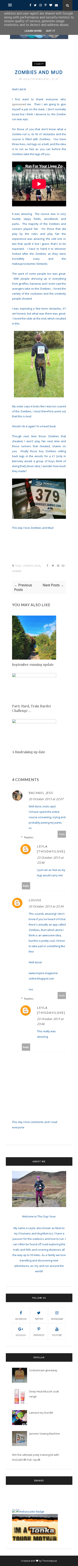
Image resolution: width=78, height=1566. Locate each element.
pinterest (38, 1335)
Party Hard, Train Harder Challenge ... (31, 708)
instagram (57, 1318)
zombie (16, 571)
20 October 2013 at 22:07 (46, 799)
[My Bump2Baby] (13, 1502)
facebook (20, 1318)
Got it (50, 30)
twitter (39, 1318)
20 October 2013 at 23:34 (46, 906)
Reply (62, 834)
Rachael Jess (41, 793)
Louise (35, 900)
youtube (57, 1335)
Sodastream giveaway (43, 1370)
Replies (28, 837)
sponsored (19, 104)
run (37, 565)
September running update (33, 664)
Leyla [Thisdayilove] (36, 79)
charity (39, 63)
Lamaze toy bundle (41, 1412)
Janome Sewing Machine (44, 1433)
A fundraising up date (28, 752)
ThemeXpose (49, 1560)
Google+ (21, 1335)
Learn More (33, 30)
